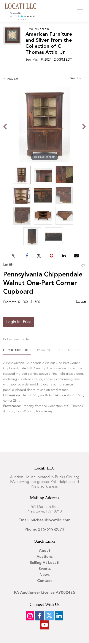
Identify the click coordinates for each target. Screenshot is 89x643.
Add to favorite (83, 266)
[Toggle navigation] (80, 11)
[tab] (17, 352)
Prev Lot (12, 78)
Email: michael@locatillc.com (44, 520)
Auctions (45, 557)
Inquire (81, 301)
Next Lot (76, 78)
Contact (44, 581)
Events (44, 569)
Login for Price (18, 322)
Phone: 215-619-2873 (44, 529)
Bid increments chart (17, 339)
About (44, 551)
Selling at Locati (44, 563)
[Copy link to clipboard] (13, 255)
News (45, 575)
